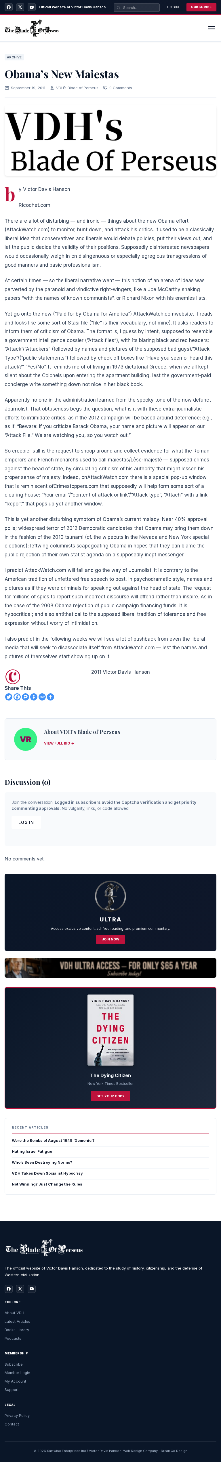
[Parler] (25, 697)
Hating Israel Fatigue (32, 1151)
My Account (15, 1381)
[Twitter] (8, 697)
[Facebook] (9, 7)
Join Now (110, 939)
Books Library (17, 1329)
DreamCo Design (174, 1451)
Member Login (17, 1372)
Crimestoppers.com (76, 486)
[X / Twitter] (20, 7)
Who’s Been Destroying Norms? (42, 1162)
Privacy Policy (17, 1415)
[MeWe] (42, 697)
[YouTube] (32, 7)
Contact (12, 1424)
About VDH (14, 1312)
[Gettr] (33, 697)
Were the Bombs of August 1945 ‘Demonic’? (53, 1140)
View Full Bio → (59, 743)
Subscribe (201, 7)
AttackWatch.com (27, 229)
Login (173, 7)
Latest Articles (17, 1321)
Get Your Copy (110, 1096)
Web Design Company (140, 1451)
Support (12, 1389)
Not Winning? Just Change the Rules (47, 1184)
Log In (26, 822)
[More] (50, 697)
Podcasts (13, 1338)
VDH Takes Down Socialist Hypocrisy (47, 1173)
